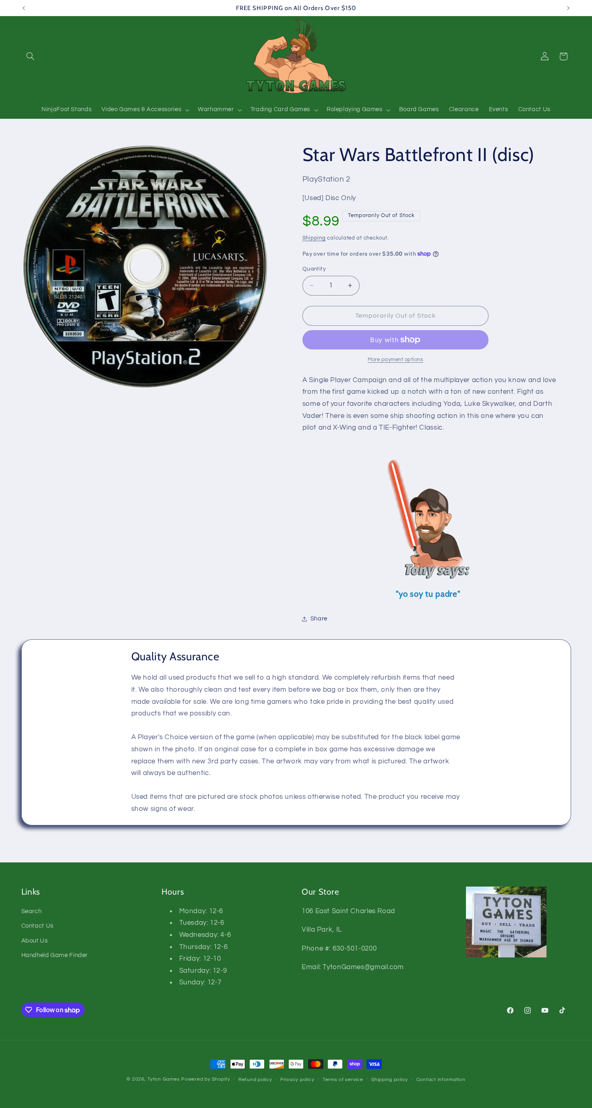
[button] (30, 56)
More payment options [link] (395, 359)
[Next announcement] (568, 8)
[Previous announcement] (24, 8)
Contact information (441, 1079)
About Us (34, 941)
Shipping (314, 238)
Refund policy (255, 1079)
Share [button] (318, 619)
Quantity (314, 269)
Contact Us (37, 926)
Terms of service (343, 1079)
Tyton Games (163, 1079)
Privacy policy (297, 1079)
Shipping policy (389, 1079)
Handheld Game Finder (54, 955)
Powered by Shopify (205, 1079)
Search (31, 911)
